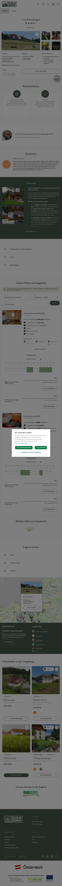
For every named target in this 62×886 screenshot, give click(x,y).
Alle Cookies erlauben (24, 447)
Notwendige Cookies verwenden (31, 452)
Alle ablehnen (40, 447)
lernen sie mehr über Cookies (21, 443)
